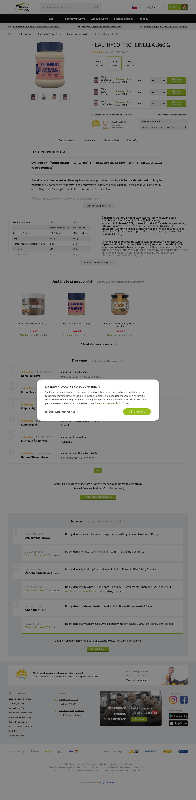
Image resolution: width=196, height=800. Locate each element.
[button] (61, 411)
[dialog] (98, 399)
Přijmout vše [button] (137, 411)
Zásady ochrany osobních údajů (112, 403)
